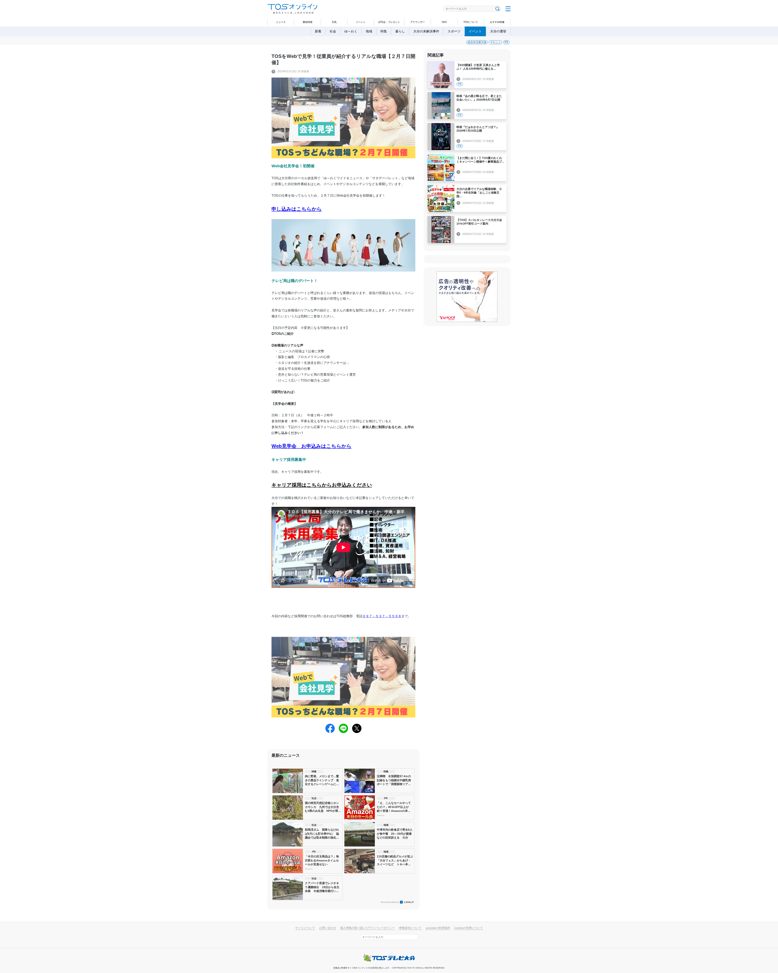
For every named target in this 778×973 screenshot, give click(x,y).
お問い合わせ (327, 927)
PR (506, 42)
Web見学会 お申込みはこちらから (311, 446)
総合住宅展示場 (477, 42)
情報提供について (410, 927)
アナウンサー (417, 22)
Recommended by (390, 902)
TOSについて (470, 22)
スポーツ (454, 31)
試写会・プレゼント (389, 22)
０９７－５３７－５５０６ (381, 616)
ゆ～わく (350, 31)
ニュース (281, 22)
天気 (334, 22)
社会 (333, 31)
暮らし (400, 31)
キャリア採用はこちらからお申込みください (321, 485)
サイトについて (305, 927)
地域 (369, 31)
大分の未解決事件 (426, 31)
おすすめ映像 (497, 22)
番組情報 (307, 22)
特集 (383, 31)
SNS (444, 22)
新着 (318, 31)
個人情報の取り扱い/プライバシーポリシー (367, 927)
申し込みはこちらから (296, 209)
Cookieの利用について (468, 927)
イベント (360, 22)
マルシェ (495, 42)
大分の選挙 (498, 31)
